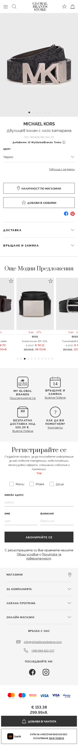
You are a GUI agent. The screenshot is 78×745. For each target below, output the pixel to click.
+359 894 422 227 (42, 650)
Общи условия (27, 554)
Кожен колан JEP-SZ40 (35, 341)
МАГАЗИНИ (14, 574)
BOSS (35, 336)
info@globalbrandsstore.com (43, 642)
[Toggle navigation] (5, 6)
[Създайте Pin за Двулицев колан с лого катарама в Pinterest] (72, 215)
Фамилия (47, 513)
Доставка (12, 230)
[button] (18, 359)
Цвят (7, 149)
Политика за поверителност (43, 556)
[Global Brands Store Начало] (40, 5)
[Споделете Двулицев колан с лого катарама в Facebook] (66, 215)
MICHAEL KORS (39, 123)
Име (7, 513)
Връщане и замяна (21, 245)
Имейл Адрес (14, 495)
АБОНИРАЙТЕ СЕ (39, 537)
